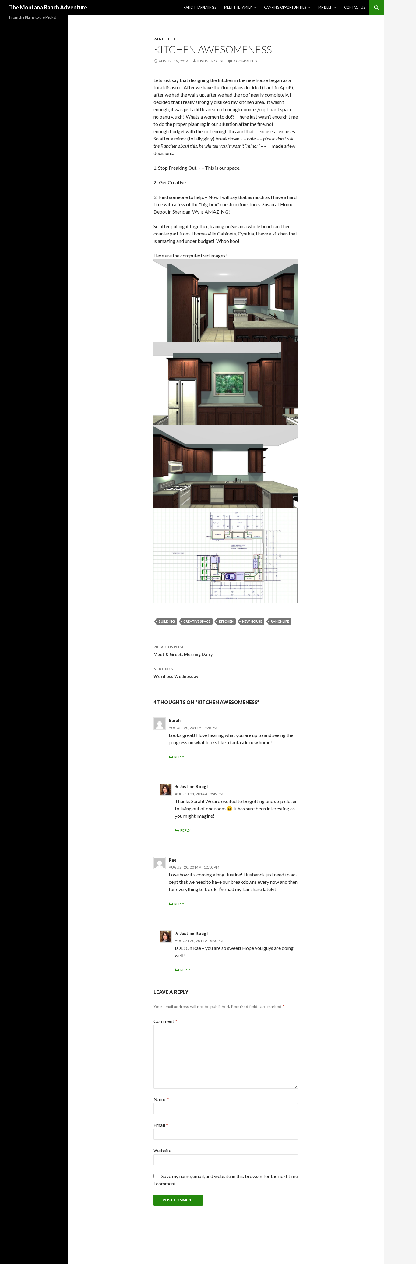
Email (160, 1125)
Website (162, 1150)
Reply (179, 757)
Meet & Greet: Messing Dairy (183, 651)
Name (161, 1099)
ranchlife (280, 621)
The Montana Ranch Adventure (48, 7)
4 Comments (245, 61)
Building (167, 621)
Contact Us (354, 7)
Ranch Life (164, 39)
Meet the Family (238, 7)
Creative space (196, 621)
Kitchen (226, 621)
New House (252, 621)
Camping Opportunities (285, 7)
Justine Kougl (210, 61)
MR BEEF (325, 7)
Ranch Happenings (200, 7)
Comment (165, 1021)
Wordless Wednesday (175, 673)
